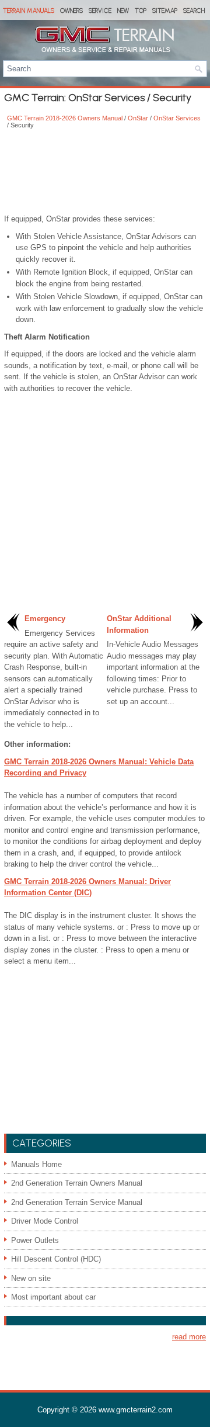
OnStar (138, 118)
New (123, 11)
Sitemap (164, 11)
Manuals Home (36, 1164)
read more (189, 1336)
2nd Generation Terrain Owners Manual (76, 1183)
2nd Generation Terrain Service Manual (76, 1202)
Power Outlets (35, 1240)
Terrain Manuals (28, 11)
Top (140, 11)
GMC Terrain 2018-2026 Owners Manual (65, 118)
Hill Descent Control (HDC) (56, 1259)
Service (100, 11)
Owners (71, 11)
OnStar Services (177, 118)
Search (194, 11)
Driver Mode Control (44, 1221)
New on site (31, 1278)
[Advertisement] (105, 172)
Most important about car (53, 1297)
